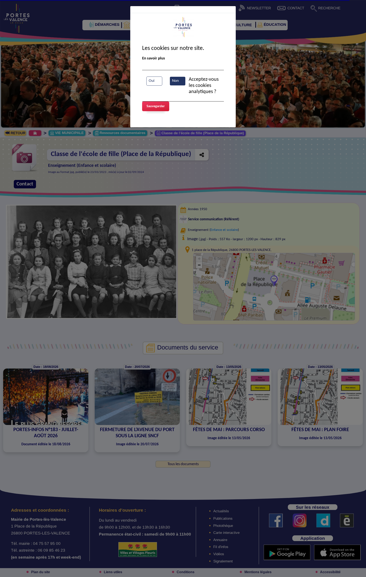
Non (175, 81)
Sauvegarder (156, 106)
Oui (151, 81)
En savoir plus (153, 58)
